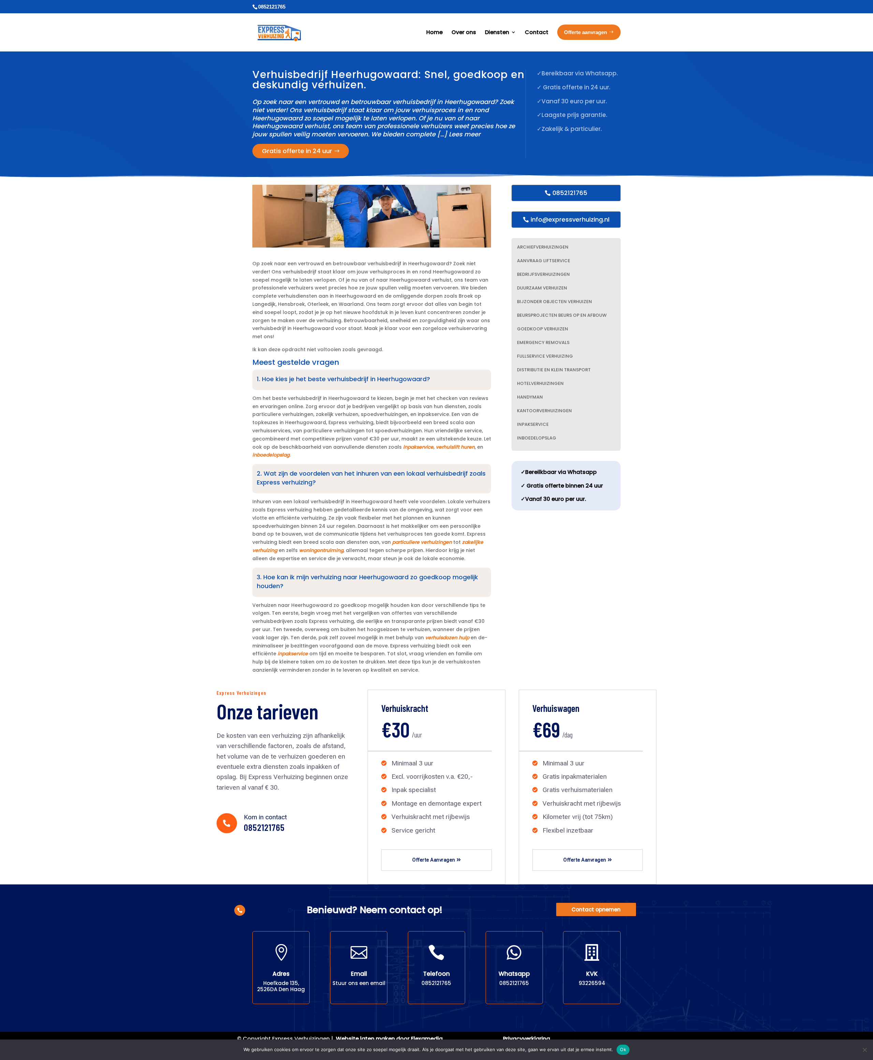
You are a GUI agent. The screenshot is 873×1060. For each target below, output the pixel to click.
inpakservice (418, 447)
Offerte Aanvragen (433, 860)
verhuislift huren (455, 447)
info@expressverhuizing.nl (570, 219)
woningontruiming (321, 550)
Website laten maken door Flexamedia (389, 1039)
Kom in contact (265, 817)
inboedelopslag (271, 454)
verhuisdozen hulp (447, 637)
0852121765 (569, 193)
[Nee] (864, 1049)
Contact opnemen (596, 909)
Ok (623, 1049)
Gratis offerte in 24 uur (297, 151)
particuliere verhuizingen (422, 542)
